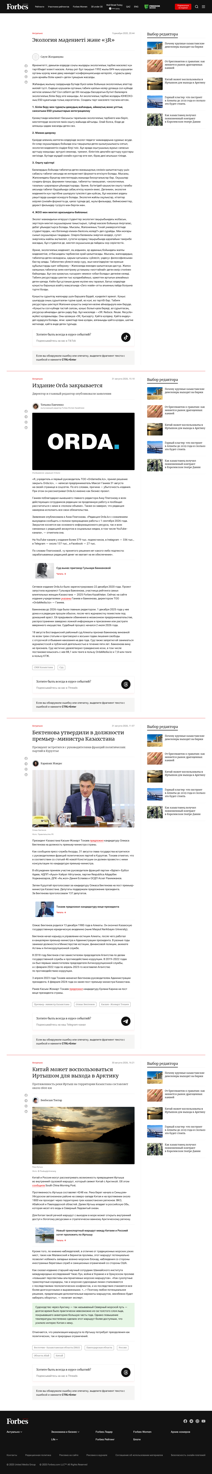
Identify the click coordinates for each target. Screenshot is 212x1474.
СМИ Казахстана (43, 667)
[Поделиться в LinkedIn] (26, 82)
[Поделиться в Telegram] (26, 71)
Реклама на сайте (68, 1455)
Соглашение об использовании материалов (139, 1455)
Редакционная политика (38, 1455)
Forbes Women (80, 6)
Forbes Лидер (104, 1431)
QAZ (128, 6)
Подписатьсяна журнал (183, 6)
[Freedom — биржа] (152, 6)
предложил (97, 840)
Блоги (137, 1439)
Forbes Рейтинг (105, 1439)
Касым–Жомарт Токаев (115, 1004)
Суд (61, 667)
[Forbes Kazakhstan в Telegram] (191, 1421)
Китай (59, 1355)
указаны (66, 598)
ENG (136, 6)
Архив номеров (180, 1431)
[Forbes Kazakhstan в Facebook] (185, 1421)
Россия (123, 1347)
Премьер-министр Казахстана (51, 1004)
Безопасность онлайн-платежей (188, 1455)
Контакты (12, 1455)
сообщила (38, 1185)
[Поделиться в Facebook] (26, 65)
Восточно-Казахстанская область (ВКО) (57, 1347)
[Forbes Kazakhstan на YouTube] (203, 1421)
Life (53, 1439)
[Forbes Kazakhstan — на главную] (17, 6)
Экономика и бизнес (64, 1431)
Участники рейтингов (58, 6)
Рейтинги (39, 6)
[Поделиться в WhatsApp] (26, 76)
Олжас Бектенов (85, 1004)
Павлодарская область (99, 1347)
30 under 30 (97, 6)
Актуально (37, 33)
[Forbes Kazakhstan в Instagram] (197, 1421)
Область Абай (41, 1355)
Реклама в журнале (96, 1455)
